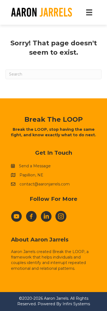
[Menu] (89, 12)
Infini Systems (76, 303)
